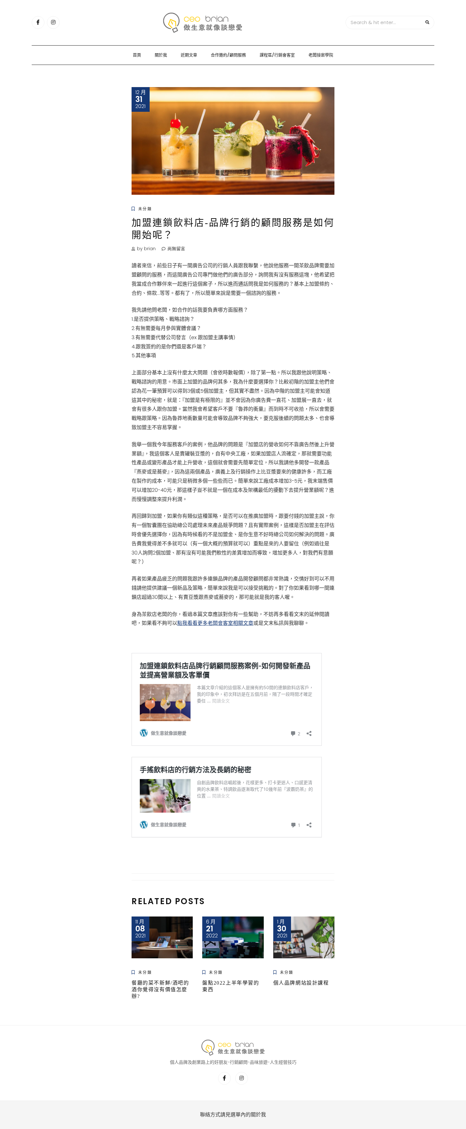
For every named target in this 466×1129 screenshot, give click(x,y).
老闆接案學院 (320, 55)
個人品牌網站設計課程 (301, 983)
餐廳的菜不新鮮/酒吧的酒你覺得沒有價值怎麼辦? (160, 989)
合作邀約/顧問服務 (228, 55)
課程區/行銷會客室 (277, 55)
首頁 (137, 55)
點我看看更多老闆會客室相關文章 (215, 623)
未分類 (145, 209)
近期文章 (189, 55)
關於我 (161, 55)
